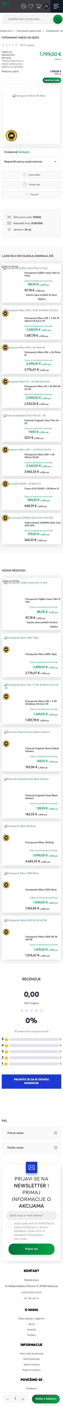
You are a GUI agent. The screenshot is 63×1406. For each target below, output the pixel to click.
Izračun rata (51, 80)
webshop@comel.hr (31, 1301)
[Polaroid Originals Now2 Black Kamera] (29, 793)
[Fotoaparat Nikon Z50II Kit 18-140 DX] (27, 935)
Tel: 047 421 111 (31, 1308)
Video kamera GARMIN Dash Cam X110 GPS (41, 530)
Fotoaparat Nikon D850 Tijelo (42, 661)
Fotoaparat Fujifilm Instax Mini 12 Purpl (42, 275)
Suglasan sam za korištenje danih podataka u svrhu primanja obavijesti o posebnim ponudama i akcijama (34, 1241)
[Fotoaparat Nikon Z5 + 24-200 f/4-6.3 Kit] (29, 384)
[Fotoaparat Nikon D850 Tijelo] (23, 650)
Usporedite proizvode (21, 6)
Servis (31, 1334)
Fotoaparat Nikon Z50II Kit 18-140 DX (41, 947)
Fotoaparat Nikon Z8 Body (41, 851)
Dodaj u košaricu (46, 1399)
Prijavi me (31, 1258)
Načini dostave (31, 1378)
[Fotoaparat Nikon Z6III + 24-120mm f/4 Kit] (29, 454)
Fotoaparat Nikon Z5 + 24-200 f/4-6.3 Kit (42, 391)
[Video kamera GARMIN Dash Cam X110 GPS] (31, 523)
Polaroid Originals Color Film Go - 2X (41, 426)
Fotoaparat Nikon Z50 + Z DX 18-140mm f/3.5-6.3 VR (41, 321)
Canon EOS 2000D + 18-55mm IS (42, 495)
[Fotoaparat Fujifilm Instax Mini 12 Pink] (28, 595)
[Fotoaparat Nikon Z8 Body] (21, 840)
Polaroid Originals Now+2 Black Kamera (40, 757)
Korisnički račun (45, 6)
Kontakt (31, 1340)
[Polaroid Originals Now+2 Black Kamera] (30, 745)
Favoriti (29, 6)
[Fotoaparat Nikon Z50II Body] (23, 888)
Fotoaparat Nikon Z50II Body (42, 898)
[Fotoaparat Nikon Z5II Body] (33, 114)
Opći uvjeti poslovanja (31, 1366)
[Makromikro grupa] (6, 6)
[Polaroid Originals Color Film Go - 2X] (27, 419)
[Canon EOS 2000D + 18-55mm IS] (24, 489)
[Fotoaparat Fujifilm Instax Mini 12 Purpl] (28, 268)
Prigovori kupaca (31, 1384)
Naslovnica (6, 31)
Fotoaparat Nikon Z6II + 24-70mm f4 (40, 356)
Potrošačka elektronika (32, 31)
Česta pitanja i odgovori (31, 1328)
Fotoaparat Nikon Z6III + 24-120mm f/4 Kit (41, 460)
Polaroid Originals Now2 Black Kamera (39, 805)
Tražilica (57, 19)
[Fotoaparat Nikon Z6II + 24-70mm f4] (26, 349)
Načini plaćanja (31, 1372)
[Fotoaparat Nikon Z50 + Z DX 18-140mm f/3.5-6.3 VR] (31, 313)
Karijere (31, 1347)
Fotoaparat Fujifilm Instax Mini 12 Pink (40, 607)
